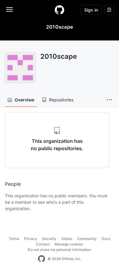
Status (66, 238)
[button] (109, 99)
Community (87, 238)
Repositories (61, 99)
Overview (24, 99)
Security (49, 238)
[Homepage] (59, 10)
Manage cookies (69, 244)
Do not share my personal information (59, 249)
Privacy (30, 238)
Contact (43, 244)
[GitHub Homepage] (41, 259)
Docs (106, 238)
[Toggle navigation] (9, 9)
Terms (14, 238)
